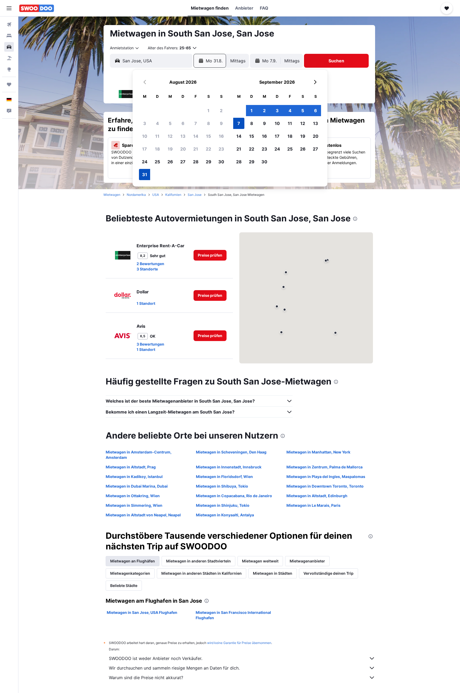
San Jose (195, 195)
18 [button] (157, 149)
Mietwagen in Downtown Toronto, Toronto (325, 486)
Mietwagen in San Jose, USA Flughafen (142, 612)
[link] (210, 255)
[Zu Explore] (9, 69)
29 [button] (208, 161)
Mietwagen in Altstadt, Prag (131, 467)
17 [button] (144, 149)
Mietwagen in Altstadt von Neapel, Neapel (143, 515)
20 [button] (183, 149)
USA (155, 195)
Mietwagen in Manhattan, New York (318, 452)
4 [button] (157, 123)
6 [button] (183, 123)
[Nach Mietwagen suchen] (9, 47)
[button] (9, 8)
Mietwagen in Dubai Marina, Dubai (137, 486)
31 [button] (144, 174)
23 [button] (221, 149)
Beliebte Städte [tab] (123, 585)
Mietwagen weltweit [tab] (260, 561)
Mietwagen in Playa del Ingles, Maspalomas (325, 476)
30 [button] (221, 161)
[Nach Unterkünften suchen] (9, 35)
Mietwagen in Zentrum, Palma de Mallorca (324, 467)
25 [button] (157, 161)
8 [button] (208, 123)
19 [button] (170, 149)
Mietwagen (112, 195)
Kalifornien (173, 195)
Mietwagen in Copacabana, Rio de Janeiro (234, 495)
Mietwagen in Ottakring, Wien (133, 495)
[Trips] (9, 84)
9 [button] (221, 123)
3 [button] (144, 123)
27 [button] (183, 161)
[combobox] (124, 48)
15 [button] (208, 136)
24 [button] (144, 161)
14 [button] (195, 136)
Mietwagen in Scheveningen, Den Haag (231, 452)
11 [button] (157, 136)
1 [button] (208, 110)
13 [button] (183, 136)
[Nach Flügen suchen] (9, 24)
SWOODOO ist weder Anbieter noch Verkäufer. (155, 658)
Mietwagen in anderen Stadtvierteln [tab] (198, 561)
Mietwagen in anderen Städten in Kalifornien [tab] (201, 573)
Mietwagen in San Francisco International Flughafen (233, 615)
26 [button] (170, 161)
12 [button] (170, 136)
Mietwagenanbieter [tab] (307, 561)
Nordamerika (136, 195)
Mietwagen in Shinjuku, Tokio (222, 505)
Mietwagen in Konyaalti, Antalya (225, 515)
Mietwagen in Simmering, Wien (134, 505)
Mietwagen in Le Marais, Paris (313, 505)
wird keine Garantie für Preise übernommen (239, 643)
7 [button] (195, 123)
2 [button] (221, 110)
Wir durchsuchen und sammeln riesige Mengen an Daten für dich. (174, 668)
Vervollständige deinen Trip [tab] (328, 573)
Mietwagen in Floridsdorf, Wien (224, 476)
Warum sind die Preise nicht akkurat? (146, 677)
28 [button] (196, 161)
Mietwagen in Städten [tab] (272, 573)
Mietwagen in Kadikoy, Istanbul (134, 476)
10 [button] (144, 136)
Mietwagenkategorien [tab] (130, 573)
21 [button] (195, 149)
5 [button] (170, 123)
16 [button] (221, 136)
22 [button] (208, 149)
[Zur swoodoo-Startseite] (36, 8)
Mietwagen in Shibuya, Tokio (222, 486)
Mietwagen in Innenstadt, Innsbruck (228, 467)
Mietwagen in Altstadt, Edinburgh (316, 495)
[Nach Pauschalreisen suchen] (9, 58)
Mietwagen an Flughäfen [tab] (132, 561)
